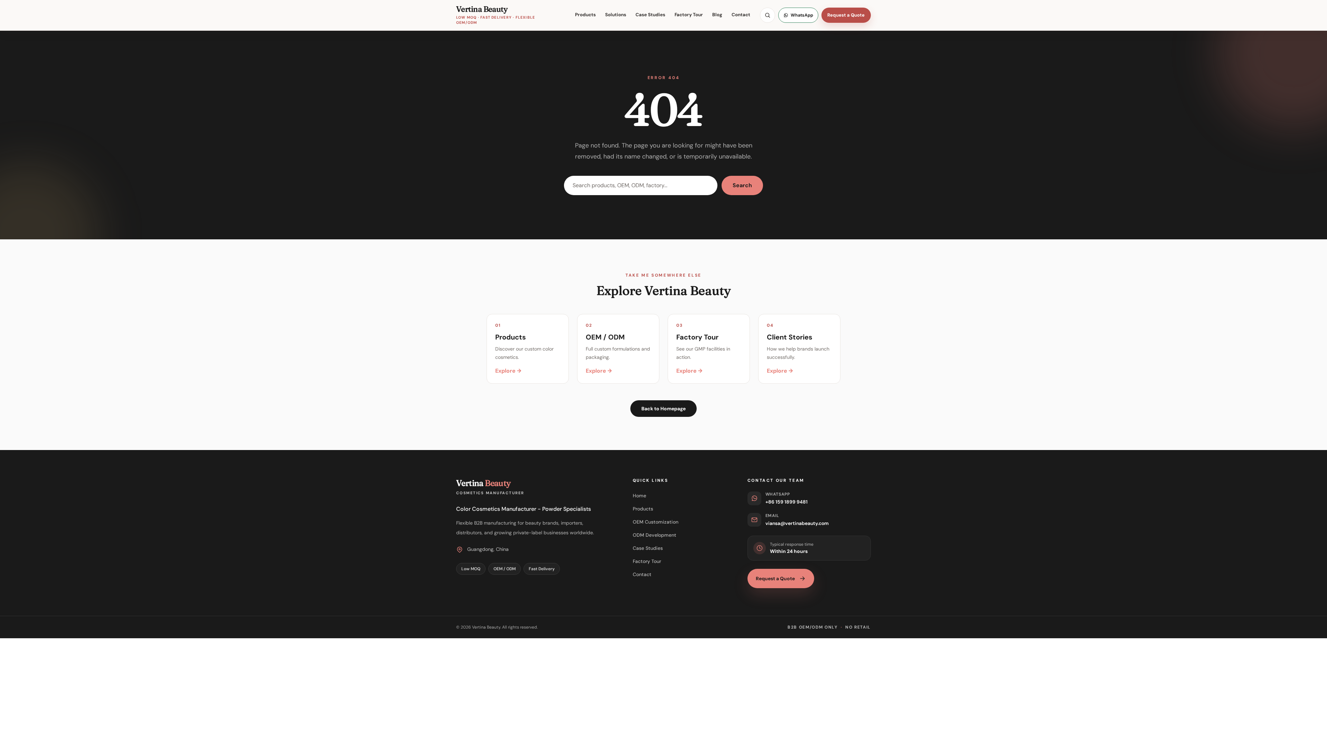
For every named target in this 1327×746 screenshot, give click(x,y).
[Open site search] (767, 15)
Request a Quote (846, 15)
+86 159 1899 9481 (786, 502)
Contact (741, 15)
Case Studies (650, 15)
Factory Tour (689, 15)
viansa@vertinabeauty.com (797, 523)
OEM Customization (655, 522)
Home (639, 495)
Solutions (615, 15)
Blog (717, 15)
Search (742, 185)
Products (585, 15)
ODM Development (654, 535)
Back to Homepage (663, 408)
